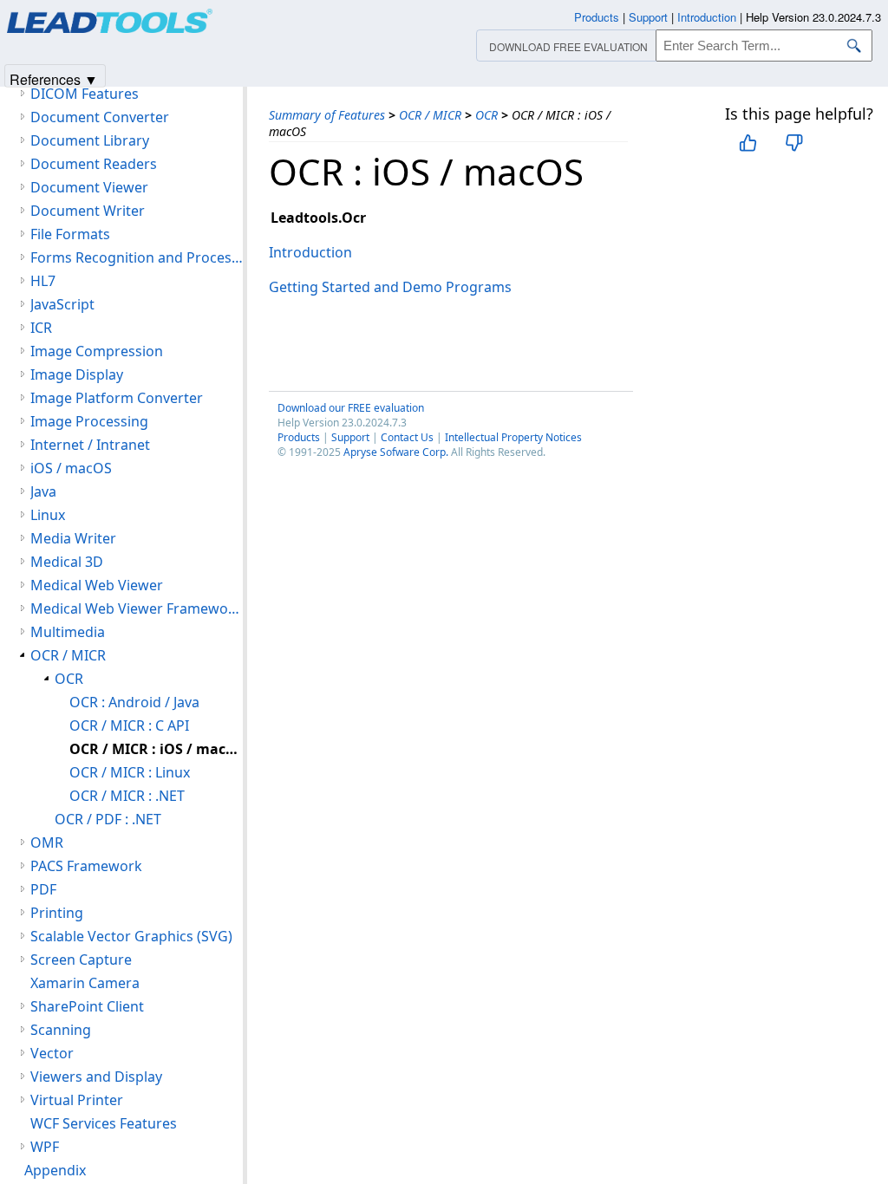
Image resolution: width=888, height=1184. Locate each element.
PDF (43, 889)
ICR (41, 327)
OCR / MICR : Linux (129, 772)
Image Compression (96, 351)
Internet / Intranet (90, 444)
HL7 (43, 280)
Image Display (76, 374)
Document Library (89, 140)
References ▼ (54, 78)
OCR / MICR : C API (129, 725)
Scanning (60, 1029)
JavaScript (62, 304)
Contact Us (407, 437)
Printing (56, 912)
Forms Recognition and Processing (136, 257)
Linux (47, 514)
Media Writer (73, 538)
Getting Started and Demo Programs (390, 286)
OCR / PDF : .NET (108, 819)
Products (299, 437)
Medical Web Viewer (96, 585)
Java (43, 491)
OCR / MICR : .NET (127, 795)
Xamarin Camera (85, 982)
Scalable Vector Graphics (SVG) (131, 936)
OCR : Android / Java (134, 702)
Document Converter (99, 117)
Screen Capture (81, 959)
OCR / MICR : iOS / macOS (156, 748)
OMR (46, 842)
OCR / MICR (430, 115)
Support (350, 437)
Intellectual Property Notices (513, 437)
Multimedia (67, 631)
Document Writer (87, 210)
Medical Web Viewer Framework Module (136, 608)
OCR (486, 115)
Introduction (310, 252)
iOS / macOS (71, 468)
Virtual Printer (76, 1099)
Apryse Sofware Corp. (395, 452)
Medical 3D (66, 561)
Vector (52, 1053)
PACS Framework (86, 865)
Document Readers (93, 163)
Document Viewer (89, 187)
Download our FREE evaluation (351, 407)
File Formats (70, 234)
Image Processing (89, 421)
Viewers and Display (96, 1076)
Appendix (55, 1170)
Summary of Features (327, 115)
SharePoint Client (87, 1006)
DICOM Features (84, 93)
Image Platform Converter (116, 397)
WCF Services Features (103, 1123)
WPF (44, 1146)
